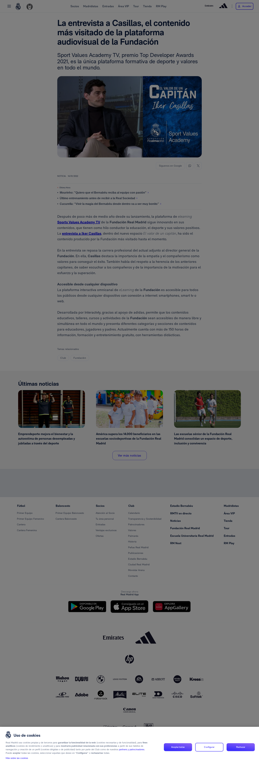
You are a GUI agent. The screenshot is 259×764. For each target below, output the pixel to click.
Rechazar (240, 747)
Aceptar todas (178, 747)
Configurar (209, 747)
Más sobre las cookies (17, 758)
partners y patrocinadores (131, 749)
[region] (129, 745)
